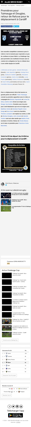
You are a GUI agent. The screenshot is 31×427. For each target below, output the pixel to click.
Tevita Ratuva (24, 121)
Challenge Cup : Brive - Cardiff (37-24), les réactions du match (20, 320)
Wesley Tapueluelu (16, 99)
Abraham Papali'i (17, 109)
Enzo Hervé (10, 111)
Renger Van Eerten (6, 104)
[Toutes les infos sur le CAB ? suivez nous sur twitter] (13, 406)
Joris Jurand (17, 116)
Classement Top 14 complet (9, 375)
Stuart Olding (6, 82)
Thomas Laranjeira (6, 113)
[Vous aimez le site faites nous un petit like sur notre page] (9, 406)
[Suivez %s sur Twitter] (6, 185)
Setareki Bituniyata (22, 70)
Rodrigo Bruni (25, 72)
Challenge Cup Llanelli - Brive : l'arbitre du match (19, 307)
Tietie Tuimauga (22, 94)
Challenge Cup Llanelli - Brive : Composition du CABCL (19, 294)
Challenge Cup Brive (20, 5)
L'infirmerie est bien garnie (8, 70)
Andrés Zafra (9, 102)
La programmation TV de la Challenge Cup (21, 207)
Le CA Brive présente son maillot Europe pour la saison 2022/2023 (20, 194)
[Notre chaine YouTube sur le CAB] (21, 406)
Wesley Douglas (8, 116)
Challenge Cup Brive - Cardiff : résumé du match (19, 333)
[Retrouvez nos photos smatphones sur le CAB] (17, 406)
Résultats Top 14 (7, 395)
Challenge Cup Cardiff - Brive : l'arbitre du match (19, 200)
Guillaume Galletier (10, 74)
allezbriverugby (4, 5)
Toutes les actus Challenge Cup (10, 340)
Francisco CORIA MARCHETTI (16, 261)
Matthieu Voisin (5, 109)
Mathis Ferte (25, 118)
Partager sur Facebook (7, 26)
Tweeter (17, 26)
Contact (18, 422)
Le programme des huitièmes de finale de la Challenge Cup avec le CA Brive (20, 327)
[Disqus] (15, 233)
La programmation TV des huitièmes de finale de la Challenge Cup (20, 314)
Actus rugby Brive (11, 5)
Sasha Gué (15, 77)
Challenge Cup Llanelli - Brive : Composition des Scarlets (19, 287)
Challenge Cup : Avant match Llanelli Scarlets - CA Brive (19, 280)
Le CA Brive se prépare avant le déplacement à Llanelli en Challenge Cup (19, 301)
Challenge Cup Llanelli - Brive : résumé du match (19, 274)
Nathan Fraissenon (18, 79)
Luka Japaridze (10, 72)
